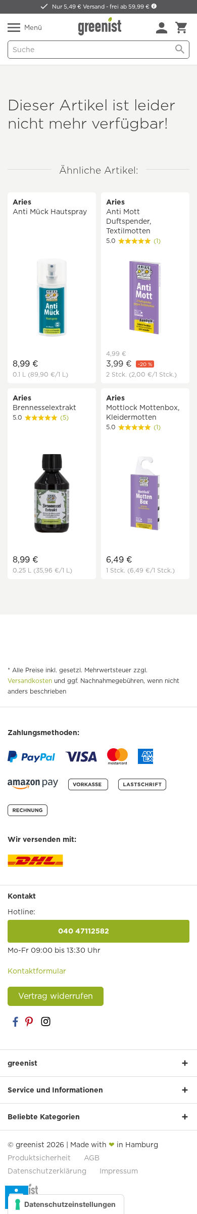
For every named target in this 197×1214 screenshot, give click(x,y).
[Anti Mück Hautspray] (52, 298)
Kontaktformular (37, 971)
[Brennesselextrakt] (52, 494)
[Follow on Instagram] (45, 1021)
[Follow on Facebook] (15, 1021)
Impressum (119, 1171)
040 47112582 (98, 931)
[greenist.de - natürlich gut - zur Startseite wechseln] (101, 26)
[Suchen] (179, 50)
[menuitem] (161, 28)
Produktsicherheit (39, 1158)
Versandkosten (30, 680)
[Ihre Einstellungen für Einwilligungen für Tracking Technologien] (66, 1204)
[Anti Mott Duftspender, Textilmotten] (145, 298)
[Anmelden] (161, 28)
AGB (92, 1158)
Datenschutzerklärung (47, 1171)
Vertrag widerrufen (55, 996)
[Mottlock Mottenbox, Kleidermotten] (145, 494)
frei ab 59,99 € (130, 6)
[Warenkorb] (181, 28)
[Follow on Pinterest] (30, 1021)
